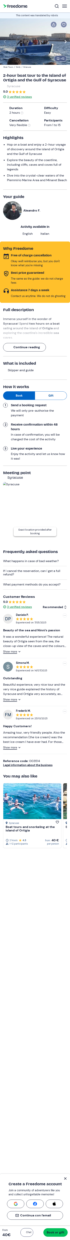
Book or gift (55, 1232)
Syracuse (13, 86)
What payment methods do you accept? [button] (31, 584)
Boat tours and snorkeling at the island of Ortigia (30, 828)
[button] (26, 1232)
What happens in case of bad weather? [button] (31, 561)
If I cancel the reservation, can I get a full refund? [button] (31, 572)
